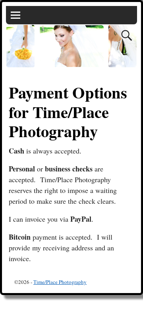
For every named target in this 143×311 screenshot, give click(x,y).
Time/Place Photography (60, 281)
